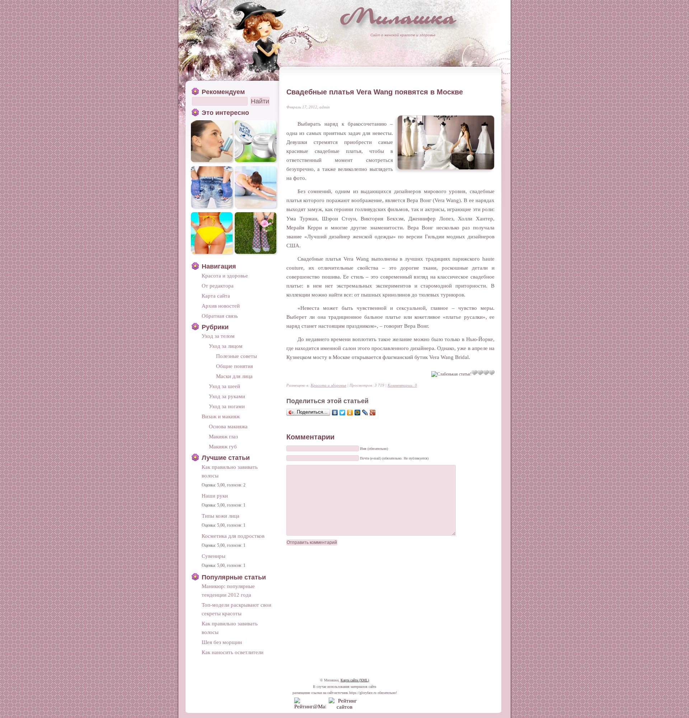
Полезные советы (236, 356)
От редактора (218, 286)
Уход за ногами (227, 406)
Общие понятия (234, 366)
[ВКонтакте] (335, 412)
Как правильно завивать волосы (230, 471)
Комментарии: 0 (402, 385)
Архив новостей (221, 306)
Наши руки (215, 496)
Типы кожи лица (220, 516)
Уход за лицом (226, 346)
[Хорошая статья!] (486, 373)
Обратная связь (220, 316)
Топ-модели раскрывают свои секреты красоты (236, 609)
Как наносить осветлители (232, 652)
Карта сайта (216, 296)
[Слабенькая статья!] (451, 374)
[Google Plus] (372, 412)
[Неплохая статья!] (480, 373)
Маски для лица (234, 376)
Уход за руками (227, 396)
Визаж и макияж (221, 416)
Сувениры (213, 556)
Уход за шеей (224, 386)
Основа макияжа (228, 426)
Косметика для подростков (233, 536)
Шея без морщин (222, 642)
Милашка (398, 16)
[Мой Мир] (357, 412)
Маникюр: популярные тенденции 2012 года (228, 590)
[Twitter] (342, 412)
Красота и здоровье (328, 385)
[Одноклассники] (350, 412)
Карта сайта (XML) (355, 680)
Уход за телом (218, 336)
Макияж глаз (223, 436)
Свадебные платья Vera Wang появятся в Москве (374, 92)
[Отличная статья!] (492, 373)
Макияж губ (223, 446)
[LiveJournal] (365, 412)
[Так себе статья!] (474, 373)
